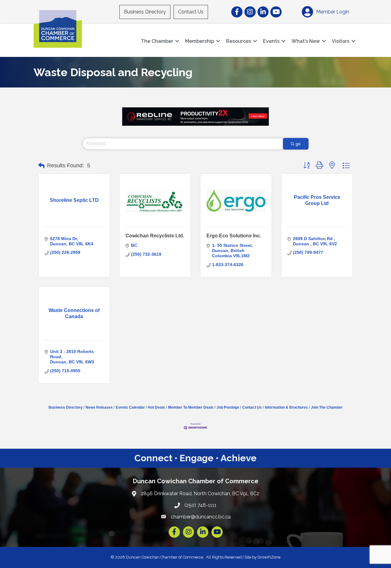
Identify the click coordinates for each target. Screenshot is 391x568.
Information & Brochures (286, 407)
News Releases (99, 407)
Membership (199, 41)
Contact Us (190, 12)
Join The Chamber (327, 407)
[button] (41, 166)
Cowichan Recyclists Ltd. (155, 235)
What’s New (305, 41)
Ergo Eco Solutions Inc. (233, 235)
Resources (238, 41)
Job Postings (228, 407)
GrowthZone (269, 557)
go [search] (298, 143)
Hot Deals (156, 407)
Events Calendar (130, 407)
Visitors (340, 41)
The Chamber (157, 41)
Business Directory (145, 12)
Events (271, 41)
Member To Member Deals (191, 407)
